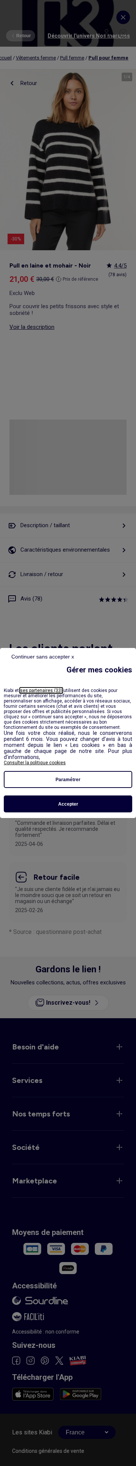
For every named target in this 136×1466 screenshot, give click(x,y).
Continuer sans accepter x (42, 657)
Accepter (68, 804)
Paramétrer (68, 779)
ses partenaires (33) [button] (41, 690)
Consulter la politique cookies (35, 762)
